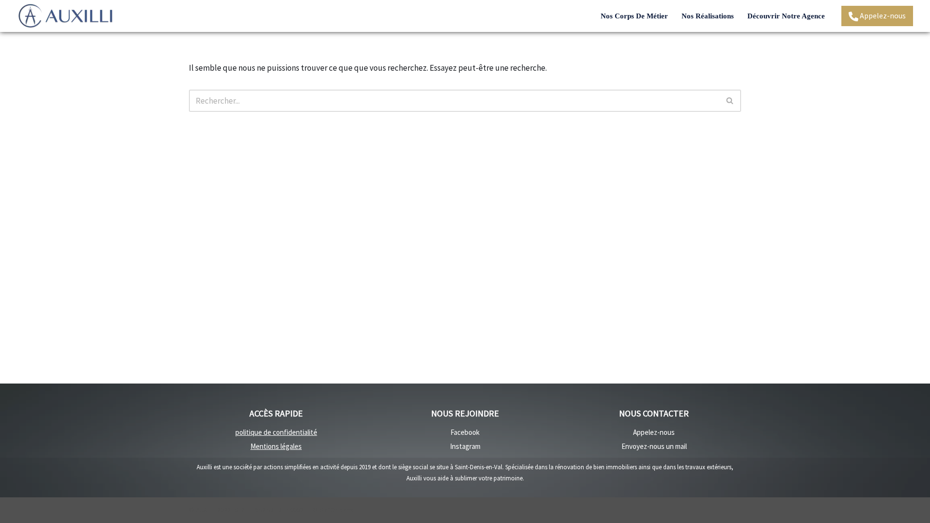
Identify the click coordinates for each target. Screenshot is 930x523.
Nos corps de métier (634, 16)
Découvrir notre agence (786, 16)
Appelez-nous (882, 15)
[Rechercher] (730, 101)
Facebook (465, 432)
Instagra (462, 446)
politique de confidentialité (276, 432)
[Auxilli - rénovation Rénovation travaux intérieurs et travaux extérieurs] (65, 16)
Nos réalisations (708, 16)
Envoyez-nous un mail (654, 446)
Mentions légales (276, 446)
